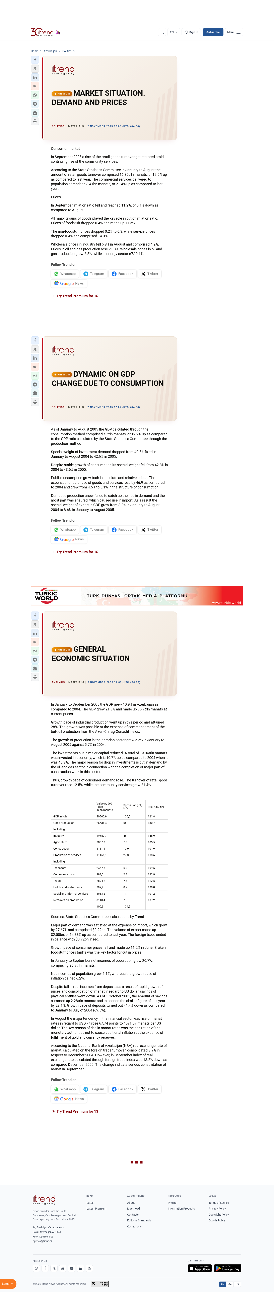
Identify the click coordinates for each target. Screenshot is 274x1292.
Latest (90, 1202)
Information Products (181, 1208)
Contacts (133, 1214)
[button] (35, 60)
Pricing (172, 1202)
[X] (54, 1268)
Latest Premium (96, 1208)
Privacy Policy (217, 1208)
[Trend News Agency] (44, 1200)
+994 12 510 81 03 (43, 1236)
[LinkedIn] (80, 1268)
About (131, 1202)
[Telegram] (71, 1268)
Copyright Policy (219, 1214)
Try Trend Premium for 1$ (77, 296)
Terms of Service (219, 1202)
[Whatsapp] (36, 1268)
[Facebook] (45, 1268)
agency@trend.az (42, 1241)
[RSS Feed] (89, 1268)
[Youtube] (62, 1268)
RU (237, 1284)
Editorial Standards (139, 1220)
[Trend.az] (46, 32)
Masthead (133, 1208)
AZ (230, 1284)
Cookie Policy (217, 1220)
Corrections (134, 1226)
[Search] (162, 32)
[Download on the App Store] (200, 1268)
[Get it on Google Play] (227, 1268)
